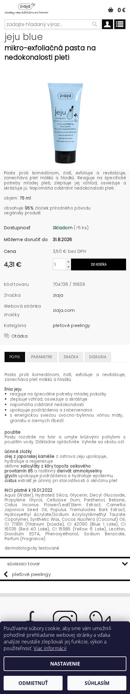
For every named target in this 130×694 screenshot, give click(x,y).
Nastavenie (65, 663)
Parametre (42, 356)
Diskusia (97, 356)
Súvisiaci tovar (23, 563)
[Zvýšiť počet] (68, 261)
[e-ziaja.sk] (31, 8)
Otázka (19, 336)
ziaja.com (64, 310)
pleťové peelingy (71, 325)
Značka (70, 356)
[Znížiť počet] (68, 267)
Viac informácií (50, 648)
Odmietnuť (33, 683)
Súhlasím (97, 683)
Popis (14, 356)
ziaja (58, 295)
